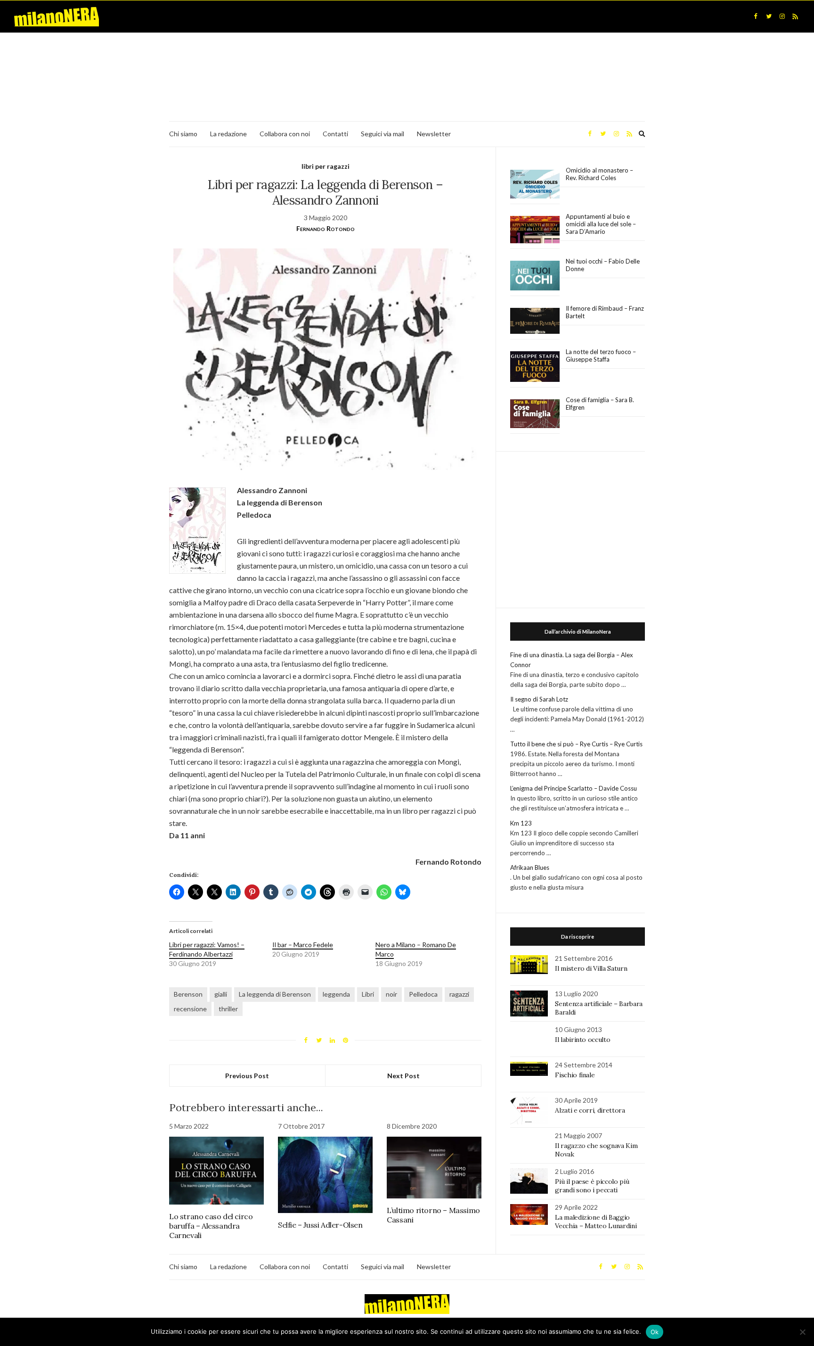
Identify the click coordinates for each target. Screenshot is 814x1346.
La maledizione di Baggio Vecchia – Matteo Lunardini (595, 1221)
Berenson (188, 994)
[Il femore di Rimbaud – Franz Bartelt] (535, 321)
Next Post (403, 1076)
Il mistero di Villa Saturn (591, 968)
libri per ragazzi (325, 166)
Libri (368, 994)
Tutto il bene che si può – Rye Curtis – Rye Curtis (576, 744)
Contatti (335, 134)
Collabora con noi (285, 134)
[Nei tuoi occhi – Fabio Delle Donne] (535, 276)
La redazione (228, 134)
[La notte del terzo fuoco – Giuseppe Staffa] (535, 367)
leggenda (336, 994)
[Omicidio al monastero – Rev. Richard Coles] (535, 184)
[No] (802, 1332)
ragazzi (459, 994)
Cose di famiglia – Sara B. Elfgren (600, 403)
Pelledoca (423, 994)
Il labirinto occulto (582, 1039)
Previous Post (247, 1076)
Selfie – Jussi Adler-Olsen (320, 1225)
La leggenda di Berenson (275, 994)
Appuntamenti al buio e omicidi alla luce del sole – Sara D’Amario (601, 224)
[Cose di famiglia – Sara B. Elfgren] (535, 414)
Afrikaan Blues (529, 867)
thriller (228, 1009)
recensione (190, 1009)
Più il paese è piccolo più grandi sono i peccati (592, 1185)
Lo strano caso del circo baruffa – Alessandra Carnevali (210, 1226)
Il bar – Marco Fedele (302, 945)
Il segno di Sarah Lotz (539, 699)
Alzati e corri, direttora (590, 1110)
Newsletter (434, 134)
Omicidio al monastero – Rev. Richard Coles (599, 174)
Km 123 (521, 823)
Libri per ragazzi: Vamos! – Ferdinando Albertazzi (206, 949)
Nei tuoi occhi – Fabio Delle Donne (603, 265)
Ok (655, 1332)
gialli (220, 994)
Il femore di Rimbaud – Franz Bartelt (605, 312)
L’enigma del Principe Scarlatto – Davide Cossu (573, 788)
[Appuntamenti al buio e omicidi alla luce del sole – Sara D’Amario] (535, 230)
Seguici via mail (382, 134)
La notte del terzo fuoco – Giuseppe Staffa (601, 355)
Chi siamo (183, 134)
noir (391, 994)
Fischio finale (574, 1075)
